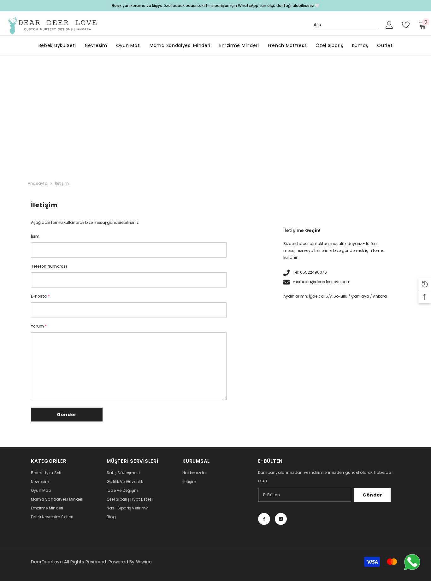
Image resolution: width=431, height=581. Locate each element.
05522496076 (313, 272)
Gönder (372, 495)
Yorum (39, 326)
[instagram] (281, 519)
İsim (35, 236)
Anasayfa (38, 183)
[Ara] (345, 24)
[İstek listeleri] (406, 25)
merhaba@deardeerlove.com (322, 281)
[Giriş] (389, 25)
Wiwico (144, 562)
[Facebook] (264, 519)
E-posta (40, 296)
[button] (67, 414)
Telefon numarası (49, 266)
